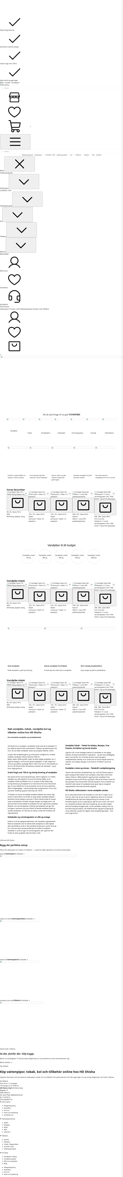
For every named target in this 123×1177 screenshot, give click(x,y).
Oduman (30, 757)
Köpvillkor (7, 1108)
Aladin (14, 759)
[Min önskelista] (61, 111)
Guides (7, 83)
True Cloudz (79, 782)
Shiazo (92, 779)
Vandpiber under (29, 555)
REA (1, 254)
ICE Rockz (83, 779)
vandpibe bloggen (78, 806)
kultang (32, 806)
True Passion (91, 762)
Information (6, 1102)
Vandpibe (13, 431)
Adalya (77, 762)
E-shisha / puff (14, 309)
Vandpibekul (45, 433)
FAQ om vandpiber (10, 1161)
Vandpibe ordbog (10, 1157)
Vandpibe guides (10, 1159)
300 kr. (61, 558)
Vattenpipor (4, 188)
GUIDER (6, 254)
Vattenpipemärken (8, 1119)
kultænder (41, 806)
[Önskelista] (61, 332)
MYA (35, 757)
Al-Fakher (100, 762)
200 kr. (45, 558)
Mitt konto (4, 271)
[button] (9, 508)
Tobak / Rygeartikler (11, 1144)
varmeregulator (23, 806)
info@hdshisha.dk (17, 1095)
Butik (2, 83)
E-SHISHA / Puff (5, 190)
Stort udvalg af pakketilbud (91, 666)
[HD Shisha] (61, 85)
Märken (3, 252)
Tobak (29, 433)
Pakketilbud (109, 433)
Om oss (6, 1110)
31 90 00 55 (14, 1086)
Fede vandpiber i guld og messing (20, 670)
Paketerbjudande (6, 173)
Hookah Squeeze (94, 782)
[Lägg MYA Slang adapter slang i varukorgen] (18, 502)
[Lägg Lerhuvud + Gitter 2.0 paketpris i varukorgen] (40, 505)
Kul (1, 221)
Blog (5, 1163)
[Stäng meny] (19, 163)
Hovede (93, 433)
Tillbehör (3, 236)
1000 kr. (94, 558)
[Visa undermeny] (24, 181)
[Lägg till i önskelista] (26, 493)
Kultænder (61, 433)
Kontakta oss (8, 1115)
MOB (19, 759)
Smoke (6, 1140)
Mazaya (83, 762)
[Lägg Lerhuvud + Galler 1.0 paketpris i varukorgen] (61, 505)
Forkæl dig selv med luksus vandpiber (58, 670)
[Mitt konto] (61, 317)
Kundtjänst (16, 83)
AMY (25, 759)
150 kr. (28, 558)
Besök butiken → (6, 1062)
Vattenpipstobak (6, 206)
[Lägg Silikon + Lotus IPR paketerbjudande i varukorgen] (83, 505)
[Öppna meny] (15, 141)
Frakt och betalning (11, 1113)
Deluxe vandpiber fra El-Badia (55, 666)
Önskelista (4, 288)
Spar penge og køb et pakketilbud (93, 670)
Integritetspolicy (10, 1106)
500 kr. (77, 558)
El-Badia (7, 1125)
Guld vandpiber (14, 666)
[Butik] (61, 97)
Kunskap (5, 1153)
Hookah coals (37, 309)
